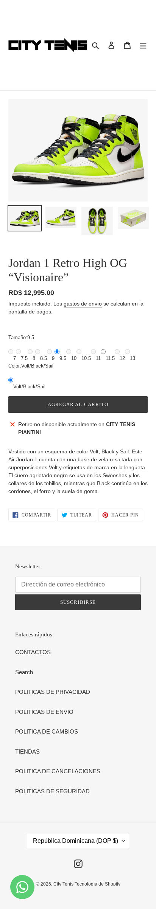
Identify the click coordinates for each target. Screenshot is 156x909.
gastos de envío (83, 304)
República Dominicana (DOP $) (75, 841)
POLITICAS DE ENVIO (44, 712)
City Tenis (64, 884)
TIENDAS (27, 751)
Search (24, 672)
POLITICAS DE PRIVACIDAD (52, 692)
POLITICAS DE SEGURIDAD (52, 791)
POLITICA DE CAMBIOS (46, 731)
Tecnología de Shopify (97, 884)
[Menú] (143, 45)
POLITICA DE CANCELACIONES (57, 771)
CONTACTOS (33, 652)
